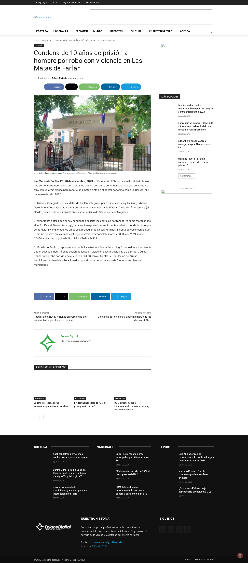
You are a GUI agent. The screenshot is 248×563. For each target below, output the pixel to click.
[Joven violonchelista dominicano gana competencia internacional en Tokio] (42, 491)
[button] (210, 31)
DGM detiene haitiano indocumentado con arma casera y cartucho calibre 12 (131, 406)
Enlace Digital (59, 78)
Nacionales (47, 40)
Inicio (36, 40)
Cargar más (185, 175)
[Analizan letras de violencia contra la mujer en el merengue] (42, 458)
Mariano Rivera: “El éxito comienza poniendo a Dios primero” (193, 162)
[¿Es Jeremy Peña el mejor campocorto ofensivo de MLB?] (167, 492)
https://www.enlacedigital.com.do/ (76, 341)
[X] (207, 2)
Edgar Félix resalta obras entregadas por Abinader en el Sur (195, 144)
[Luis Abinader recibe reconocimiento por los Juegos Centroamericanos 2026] (167, 109)
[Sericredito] (186, 46)
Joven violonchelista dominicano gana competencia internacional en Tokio (70, 490)
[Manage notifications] (240, 555)
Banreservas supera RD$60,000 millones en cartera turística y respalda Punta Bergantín (195, 126)
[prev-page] (36, 417)
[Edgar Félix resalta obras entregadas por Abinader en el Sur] (52, 387)
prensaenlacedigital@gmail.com (109, 542)
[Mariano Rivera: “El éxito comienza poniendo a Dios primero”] (167, 163)
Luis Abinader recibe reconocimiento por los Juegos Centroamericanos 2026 (195, 108)
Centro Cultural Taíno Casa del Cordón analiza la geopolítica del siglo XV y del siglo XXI (69, 473)
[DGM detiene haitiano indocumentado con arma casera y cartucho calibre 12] (132, 387)
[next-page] (41, 417)
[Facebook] (198, 2)
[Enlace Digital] (61, 17)
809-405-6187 (99, 546)
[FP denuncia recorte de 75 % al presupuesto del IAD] (92, 387)
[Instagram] (203, 2)
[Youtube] (212, 2)
